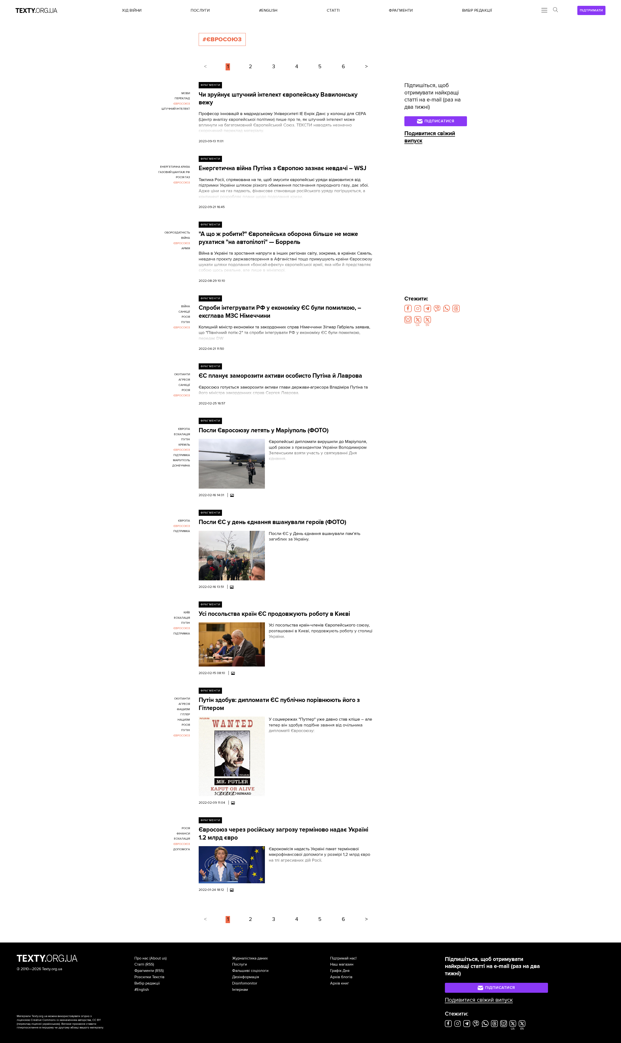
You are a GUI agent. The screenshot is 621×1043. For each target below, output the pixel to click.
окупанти (182, 374)
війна (185, 238)
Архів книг (339, 983)
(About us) (158, 958)
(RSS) (149, 964)
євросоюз (181, 104)
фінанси (183, 833)
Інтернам (240, 989)
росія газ (183, 177)
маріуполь (181, 460)
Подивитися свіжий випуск (479, 1000)
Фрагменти (210, 85)
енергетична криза (175, 167)
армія (185, 248)
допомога (181, 849)
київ (187, 612)
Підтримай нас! (343, 958)
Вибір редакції (147, 983)
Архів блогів (341, 977)
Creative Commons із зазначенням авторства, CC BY (66, 1020)
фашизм (183, 709)
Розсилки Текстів (149, 977)
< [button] (205, 66)
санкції (184, 312)
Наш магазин (341, 964)
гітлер (185, 714)
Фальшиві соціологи (250, 970)
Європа (184, 429)
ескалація (182, 434)
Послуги (239, 964)
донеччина (181, 465)
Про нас (141, 958)
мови (185, 93)
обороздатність (177, 232)
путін (185, 322)
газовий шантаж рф (174, 172)
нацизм (184, 720)
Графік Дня (340, 970)
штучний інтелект (176, 109)
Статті (139, 964)
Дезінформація (245, 977)
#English (141, 989)
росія (186, 317)
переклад (182, 98)
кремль (184, 445)
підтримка (181, 455)
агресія (184, 380)
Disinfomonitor (244, 983)
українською (50, 1024)
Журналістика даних (250, 958)
